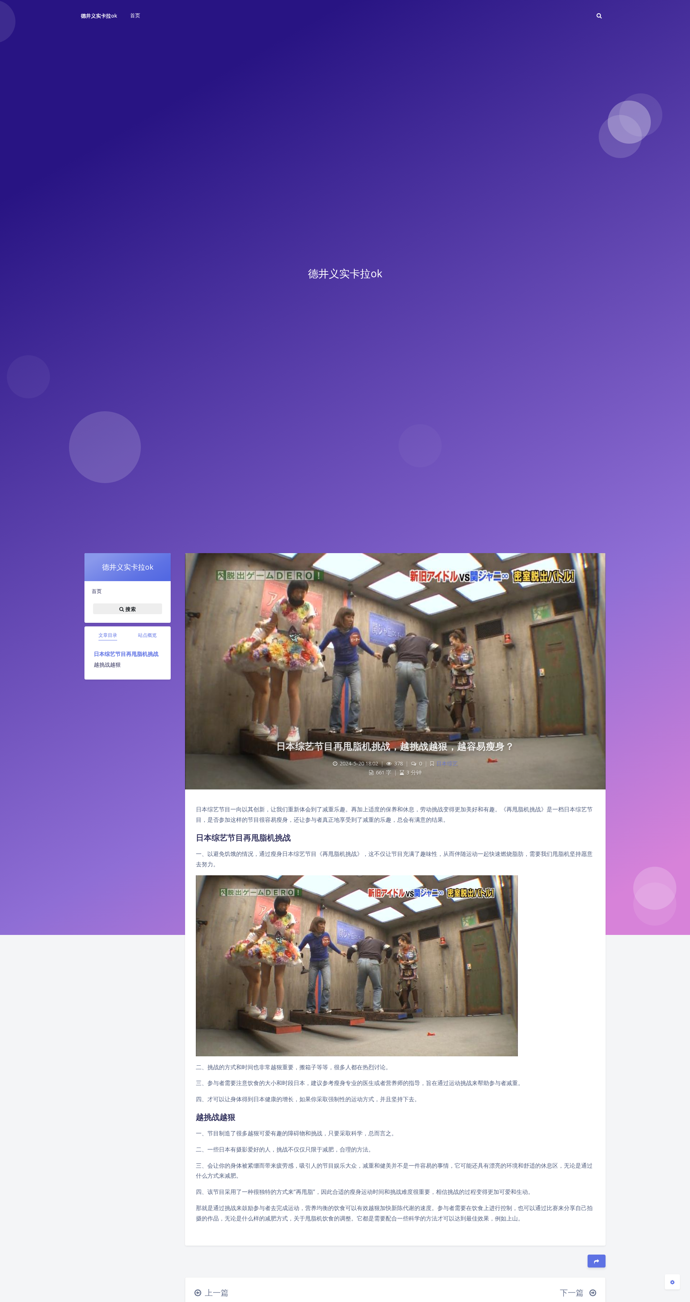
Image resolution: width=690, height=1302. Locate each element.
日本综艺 (447, 763)
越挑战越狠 (107, 664)
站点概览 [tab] (147, 635)
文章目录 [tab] (107, 635)
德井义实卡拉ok (99, 15)
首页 (97, 591)
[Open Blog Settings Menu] (672, 1281)
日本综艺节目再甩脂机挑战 (126, 653)
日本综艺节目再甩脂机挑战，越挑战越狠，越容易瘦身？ (395, 746)
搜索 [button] (130, 609)
